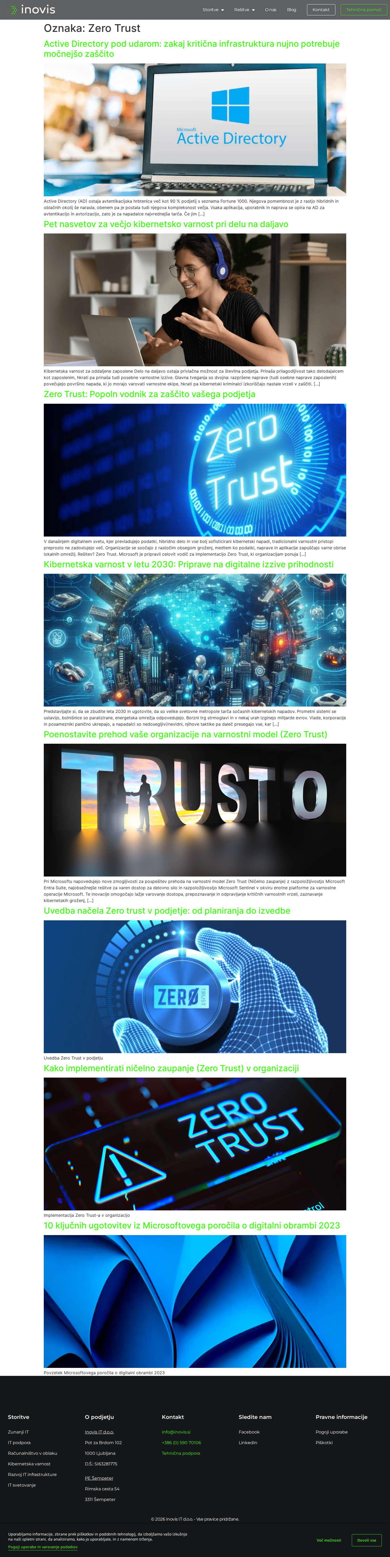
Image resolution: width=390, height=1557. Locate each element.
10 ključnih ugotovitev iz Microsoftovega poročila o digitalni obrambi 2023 (192, 1225)
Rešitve (241, 9)
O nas (270, 9)
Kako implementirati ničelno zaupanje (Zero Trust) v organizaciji (171, 1068)
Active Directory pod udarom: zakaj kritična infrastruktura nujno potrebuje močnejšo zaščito (192, 49)
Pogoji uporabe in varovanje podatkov (42, 1546)
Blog (291, 9)
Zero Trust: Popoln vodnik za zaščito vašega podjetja (149, 394)
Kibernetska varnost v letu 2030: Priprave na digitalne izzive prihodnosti (189, 564)
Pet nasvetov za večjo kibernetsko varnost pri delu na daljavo (166, 224)
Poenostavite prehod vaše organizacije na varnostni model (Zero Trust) (186, 734)
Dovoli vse (366, 1540)
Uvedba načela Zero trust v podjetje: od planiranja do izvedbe (169, 910)
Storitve (210, 9)
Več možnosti (329, 1540)
